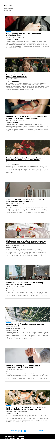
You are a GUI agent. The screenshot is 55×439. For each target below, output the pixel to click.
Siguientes (41, 430)
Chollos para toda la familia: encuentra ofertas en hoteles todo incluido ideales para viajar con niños (26, 242)
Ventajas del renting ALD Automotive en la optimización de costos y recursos (23, 366)
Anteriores (14, 430)
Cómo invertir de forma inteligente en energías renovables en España (25, 325)
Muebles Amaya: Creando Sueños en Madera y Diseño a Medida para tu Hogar (24, 283)
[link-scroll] (50, 435)
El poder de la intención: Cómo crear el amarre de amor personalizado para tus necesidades (25, 159)
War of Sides (8, 5)
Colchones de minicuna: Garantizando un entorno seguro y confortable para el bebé (26, 200)
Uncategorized (15, 39)
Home (49, 5)
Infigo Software (20, 438)
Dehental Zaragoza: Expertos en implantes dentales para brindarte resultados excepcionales (26, 117)
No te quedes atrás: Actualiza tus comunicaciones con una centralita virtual (26, 76)
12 (35, 430)
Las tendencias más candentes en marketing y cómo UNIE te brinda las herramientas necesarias (27, 408)
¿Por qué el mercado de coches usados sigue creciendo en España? (23, 34)
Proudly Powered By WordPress (14, 436)
